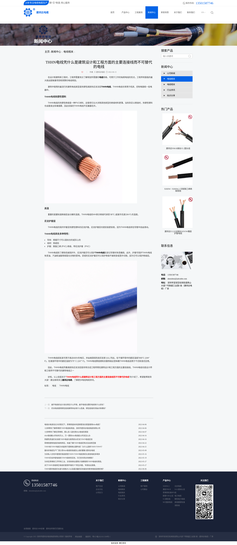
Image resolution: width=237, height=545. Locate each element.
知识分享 (121, 499)
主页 (47, 51)
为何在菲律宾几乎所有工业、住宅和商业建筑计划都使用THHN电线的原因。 (73, 461)
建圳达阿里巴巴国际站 (54, 529)
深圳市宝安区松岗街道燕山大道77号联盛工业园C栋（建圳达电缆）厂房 (176, 286)
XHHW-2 (166, 486)
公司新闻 (121, 486)
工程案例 (139, 12)
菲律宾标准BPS (169, 492)
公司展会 (143, 489)
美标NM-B (167, 489)
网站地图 (78, 537)
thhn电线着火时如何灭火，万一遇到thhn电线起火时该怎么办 (67, 436)
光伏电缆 (178, 486)
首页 (112, 12)
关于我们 (178, 12)
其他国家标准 (180, 502)
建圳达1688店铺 (38, 529)
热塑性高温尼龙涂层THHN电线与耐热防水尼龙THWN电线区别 (68, 439)
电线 (54, 386)
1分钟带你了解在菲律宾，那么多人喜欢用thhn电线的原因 (66, 432)
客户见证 (99, 486)
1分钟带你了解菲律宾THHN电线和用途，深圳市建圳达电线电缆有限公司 (72, 428)
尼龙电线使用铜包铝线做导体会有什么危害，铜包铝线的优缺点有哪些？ (75, 408)
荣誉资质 (165, 12)
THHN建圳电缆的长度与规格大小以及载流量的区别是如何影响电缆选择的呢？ (74, 469)
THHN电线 (64, 386)
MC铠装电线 (167, 502)
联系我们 (191, 12)
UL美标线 (166, 499)
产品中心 (125, 12)
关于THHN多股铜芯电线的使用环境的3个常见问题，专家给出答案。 (70, 465)
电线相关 (68, 51)
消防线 (177, 505)
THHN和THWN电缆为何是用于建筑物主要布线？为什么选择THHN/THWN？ (73, 447)
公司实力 (99, 492)
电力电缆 (178, 496)
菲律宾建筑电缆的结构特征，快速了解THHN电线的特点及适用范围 (70, 443)
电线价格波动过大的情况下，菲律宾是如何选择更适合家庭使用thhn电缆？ (72, 424)
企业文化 (99, 489)
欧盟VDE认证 (168, 496)
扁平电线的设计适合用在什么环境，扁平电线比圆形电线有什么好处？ (74, 405)
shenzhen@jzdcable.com (174, 279)
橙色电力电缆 (180, 499)
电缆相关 (121, 492)
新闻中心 (152, 12)
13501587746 (169, 275)
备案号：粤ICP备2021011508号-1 (97, 537)
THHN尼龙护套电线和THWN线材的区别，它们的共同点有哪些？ (69, 458)
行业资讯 (121, 496)
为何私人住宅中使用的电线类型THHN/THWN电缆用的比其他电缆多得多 (72, 454)
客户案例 (143, 486)
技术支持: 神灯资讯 (118, 543)
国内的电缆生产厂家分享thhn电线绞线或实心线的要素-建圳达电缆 (69, 450)
